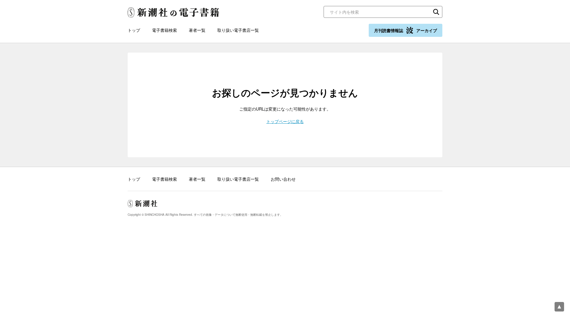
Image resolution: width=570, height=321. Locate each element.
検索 (436, 12)
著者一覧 (197, 30)
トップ (134, 30)
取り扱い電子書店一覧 (238, 30)
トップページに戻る (285, 121)
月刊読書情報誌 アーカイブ (405, 30)
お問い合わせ (283, 179)
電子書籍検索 (164, 30)
